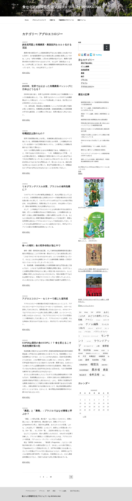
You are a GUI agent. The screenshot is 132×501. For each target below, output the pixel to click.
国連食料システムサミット (93, 353)
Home (27, 20)
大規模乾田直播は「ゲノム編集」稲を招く (94, 146)
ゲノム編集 (85, 66)
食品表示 (82, 375)
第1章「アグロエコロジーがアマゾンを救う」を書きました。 (93, 300)
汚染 (104, 360)
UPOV (98, 312)
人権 (97, 346)
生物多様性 (83, 365)
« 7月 (84, 416)
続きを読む (26, 73)
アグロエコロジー (87, 86)
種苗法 (95, 364)
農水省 (96, 369)
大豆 (84, 356)
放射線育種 (85, 70)
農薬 (82, 73)
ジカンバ (90, 328)
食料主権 (94, 374)
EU (80, 312)
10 (51, 477)
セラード (99, 328)
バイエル (87, 331)
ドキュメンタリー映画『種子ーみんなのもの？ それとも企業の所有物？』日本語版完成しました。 (93, 270)
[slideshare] (94, 55)
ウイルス (98, 320)
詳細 (79, 171)
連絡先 (80, 173)
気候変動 (95, 360)
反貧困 (103, 350)
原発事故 (96, 350)
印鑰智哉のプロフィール (66, 20)
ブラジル (84, 80)
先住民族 (87, 350)
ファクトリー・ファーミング (90, 336)
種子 (82, 76)
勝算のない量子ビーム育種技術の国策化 (93, 150)
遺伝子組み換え (86, 63)
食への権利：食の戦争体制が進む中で (41, 245)
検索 (79, 42)
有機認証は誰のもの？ (33, 133)
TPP (92, 312)
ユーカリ (89, 341)
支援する (52, 20)
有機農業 (102, 356)
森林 (87, 360)
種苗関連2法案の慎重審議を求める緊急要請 (94, 119)
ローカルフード (88, 346)
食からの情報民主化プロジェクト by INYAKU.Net (61, 7)
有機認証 (92, 356)
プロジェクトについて (39, 20)
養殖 (103, 375)
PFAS (86, 312)
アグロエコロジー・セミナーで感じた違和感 (45, 298)
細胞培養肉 (104, 365)
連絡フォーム (81, 20)
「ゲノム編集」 (63, 491)
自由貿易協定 (84, 370)
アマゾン (84, 83)
